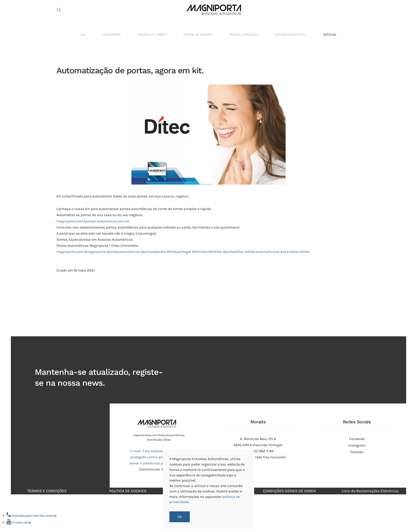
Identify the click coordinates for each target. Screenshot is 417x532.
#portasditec (233, 252)
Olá (83, 34)
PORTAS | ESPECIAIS (243, 34)
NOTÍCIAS (329, 34)
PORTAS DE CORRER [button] (152, 34)
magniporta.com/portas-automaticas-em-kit (93, 221)
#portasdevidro (153, 252)
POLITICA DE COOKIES (127, 491)
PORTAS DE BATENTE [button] (197, 34)
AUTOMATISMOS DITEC (290, 34)
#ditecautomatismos (262, 252)
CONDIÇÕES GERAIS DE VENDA (289, 491)
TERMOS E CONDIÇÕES (47, 491)
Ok (179, 517)
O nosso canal (21, 522)
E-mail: (159, 457)
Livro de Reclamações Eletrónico (370, 491)
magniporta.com (69, 252)
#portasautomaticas (123, 252)
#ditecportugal (179, 252)
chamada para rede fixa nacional (33, 515)
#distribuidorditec (207, 252)
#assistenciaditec (295, 252)
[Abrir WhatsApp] (406, 521)
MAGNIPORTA (112, 34)
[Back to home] (209, 9)
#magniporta (95, 252)
